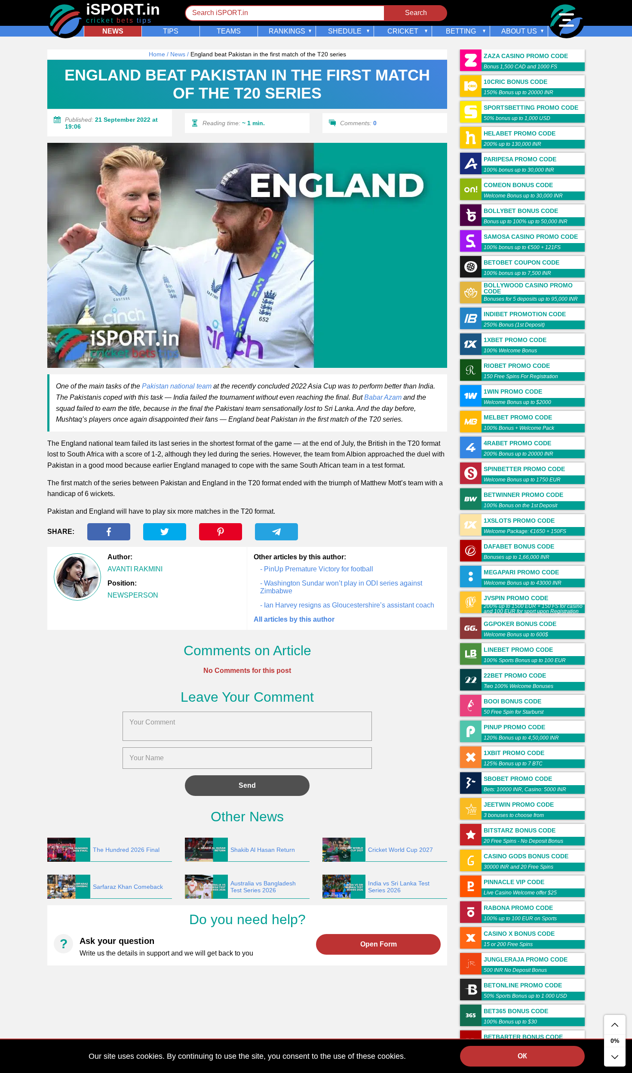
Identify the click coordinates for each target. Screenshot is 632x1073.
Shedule (345, 31)
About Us (519, 31)
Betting (461, 31)
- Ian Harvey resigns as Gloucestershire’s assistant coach (347, 605)
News (112, 31)
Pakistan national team (177, 386)
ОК (522, 1056)
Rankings (287, 31)
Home (157, 54)
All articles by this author (294, 619)
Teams (229, 31)
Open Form (378, 944)
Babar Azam (383, 397)
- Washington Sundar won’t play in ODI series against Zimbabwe (341, 587)
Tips (170, 31)
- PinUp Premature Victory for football (316, 569)
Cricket (402, 31)
